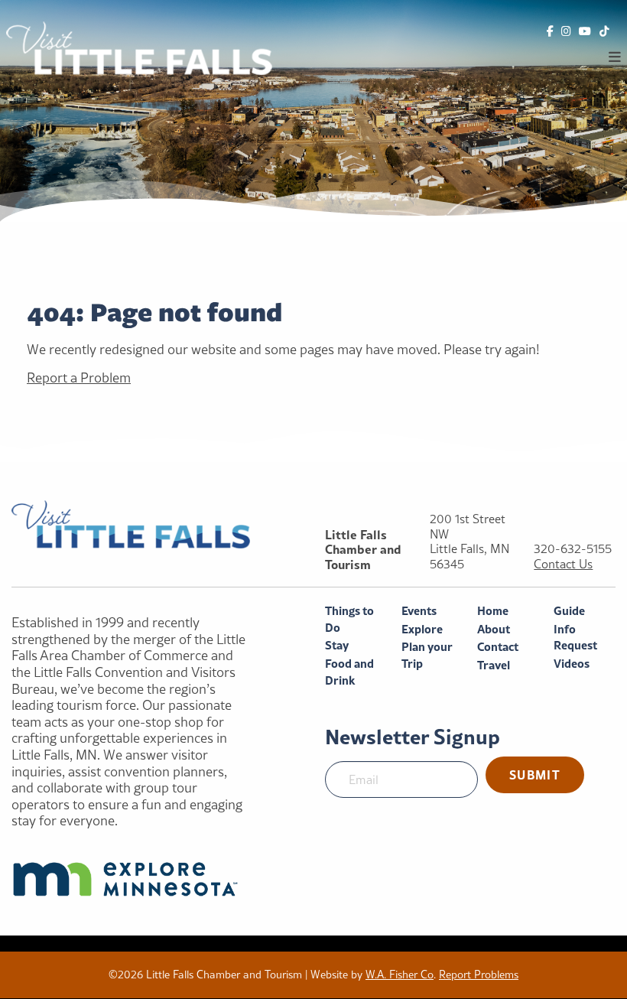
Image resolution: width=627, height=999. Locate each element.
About (493, 629)
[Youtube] (585, 32)
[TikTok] (604, 32)
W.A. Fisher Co (399, 974)
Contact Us (563, 564)
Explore (422, 629)
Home (492, 611)
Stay (337, 645)
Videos (572, 664)
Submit (534, 774)
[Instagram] (566, 32)
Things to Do (349, 619)
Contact (497, 647)
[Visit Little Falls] (139, 46)
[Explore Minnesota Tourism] (130, 879)
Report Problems (478, 974)
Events (419, 611)
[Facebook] (550, 32)
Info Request (575, 637)
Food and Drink (349, 672)
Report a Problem (79, 377)
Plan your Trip (427, 655)
